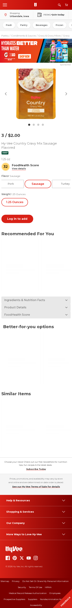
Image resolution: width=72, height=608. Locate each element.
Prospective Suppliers (14, 599)
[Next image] (66, 94)
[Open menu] (5, 5)
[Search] (59, 5)
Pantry (23, 25)
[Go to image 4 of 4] (43, 125)
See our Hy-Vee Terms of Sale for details (36, 486)
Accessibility (36, 605)
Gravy (66, 35)
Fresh (9, 25)
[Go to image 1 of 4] (29, 125)
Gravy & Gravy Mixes (49, 35)
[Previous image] (6, 94)
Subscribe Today (36, 469)
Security (22, 587)
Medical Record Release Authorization (28, 593)
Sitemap (5, 581)
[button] (19, 168)
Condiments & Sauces (23, 35)
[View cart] (66, 5)
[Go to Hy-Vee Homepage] (36, 5)
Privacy (16, 581)
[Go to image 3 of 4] (38, 125)
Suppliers (32, 599)
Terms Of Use (35, 587)
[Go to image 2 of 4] (33, 125)
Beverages (41, 25)
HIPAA (48, 587)
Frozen (59, 25)
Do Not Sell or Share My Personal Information (45, 581)
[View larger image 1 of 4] (36, 94)
